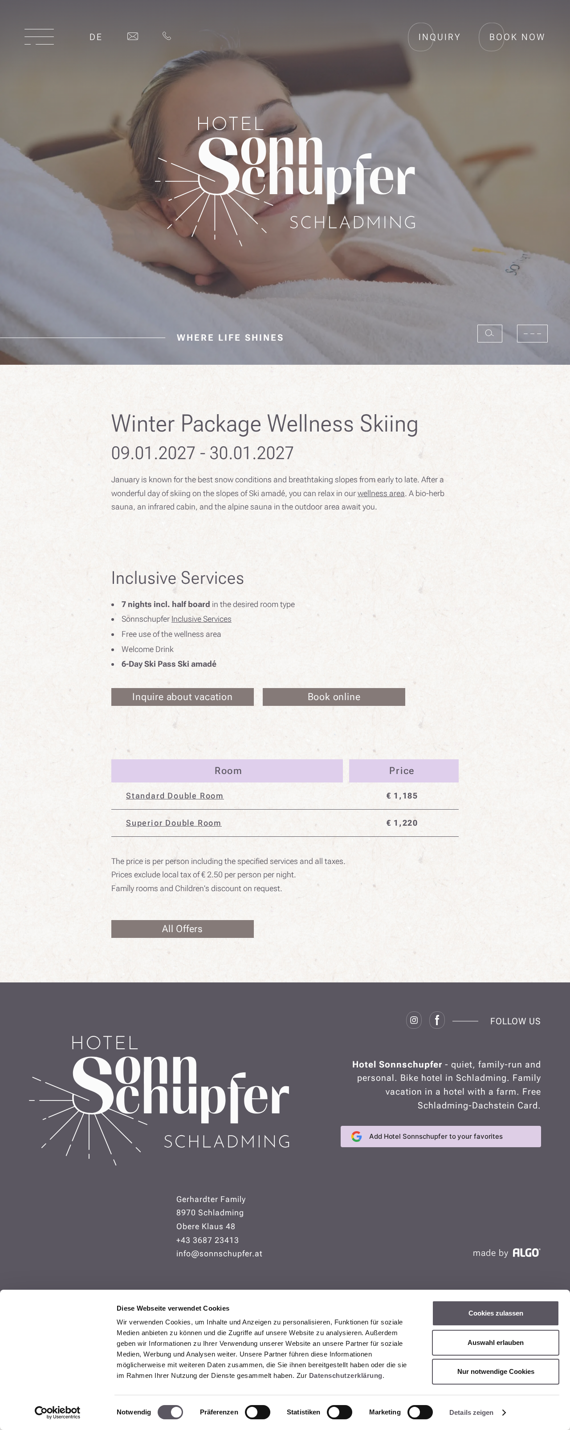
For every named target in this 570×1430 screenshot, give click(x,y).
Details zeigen (471, 1412)
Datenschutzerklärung (346, 1375)
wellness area (381, 493)
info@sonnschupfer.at (219, 1253)
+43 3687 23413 (207, 1240)
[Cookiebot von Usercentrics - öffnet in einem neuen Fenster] (58, 1412)
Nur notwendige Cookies (495, 1371)
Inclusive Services (201, 618)
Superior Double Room (174, 822)
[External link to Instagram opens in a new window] (414, 1021)
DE (96, 37)
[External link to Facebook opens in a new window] (437, 1021)
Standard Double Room (175, 795)
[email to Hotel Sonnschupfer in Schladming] (132, 37)
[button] (39, 37)
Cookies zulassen (495, 1313)
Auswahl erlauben (496, 1342)
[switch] (257, 1412)
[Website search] (489, 333)
